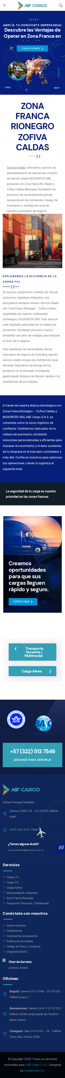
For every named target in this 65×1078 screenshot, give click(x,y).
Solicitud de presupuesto (22, 936)
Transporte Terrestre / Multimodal (27, 903)
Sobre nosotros (16, 926)
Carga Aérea (14, 888)
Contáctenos (14, 931)
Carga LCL (12, 877)
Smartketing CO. (34, 1071)
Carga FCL (13, 882)
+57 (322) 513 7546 (32, 751)
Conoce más (32, 48)
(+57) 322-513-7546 (23, 830)
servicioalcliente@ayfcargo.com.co (25, 850)
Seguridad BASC (17, 952)
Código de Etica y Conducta (23, 946)
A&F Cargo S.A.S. (37, 1065)
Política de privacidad (19, 941)
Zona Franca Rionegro (20, 898)
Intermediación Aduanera (22, 893)
